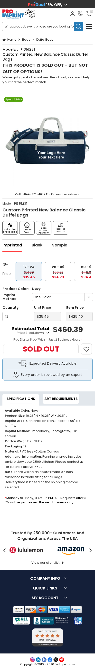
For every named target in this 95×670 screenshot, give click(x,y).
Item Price (75, 307)
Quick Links (45, 588)
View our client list (45, 562)
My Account (45, 598)
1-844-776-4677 (33, 194)
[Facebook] (50, 659)
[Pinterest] (61, 659)
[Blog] (44, 659)
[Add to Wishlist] (89, 347)
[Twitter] (55, 659)
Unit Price (42, 307)
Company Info (45, 578)
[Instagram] (32, 659)
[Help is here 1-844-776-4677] (80, 13)
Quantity (10, 307)
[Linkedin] (38, 659)
